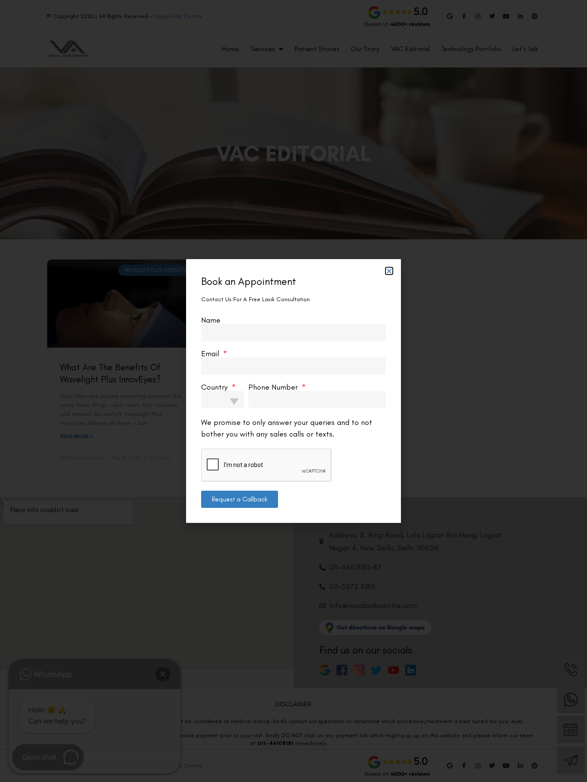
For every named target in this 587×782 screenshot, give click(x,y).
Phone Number (274, 387)
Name (210, 320)
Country (215, 387)
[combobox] (222, 399)
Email (211, 353)
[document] (293, 391)
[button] (389, 271)
